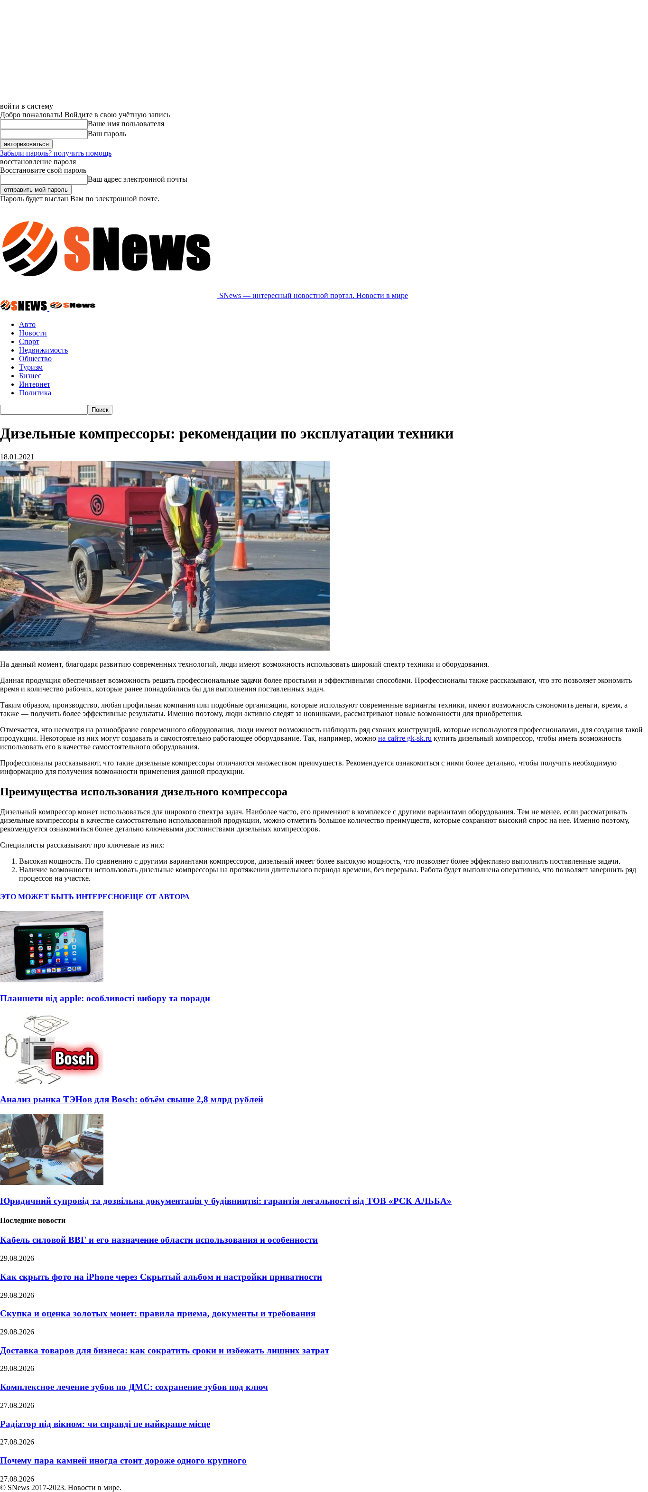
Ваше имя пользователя (126, 124)
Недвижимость (43, 350)
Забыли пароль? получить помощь (55, 153)
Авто (27, 324)
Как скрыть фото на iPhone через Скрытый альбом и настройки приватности (161, 1277)
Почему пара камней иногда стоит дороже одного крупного (123, 1460)
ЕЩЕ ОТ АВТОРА (157, 897)
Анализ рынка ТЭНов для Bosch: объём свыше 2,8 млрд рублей (131, 1099)
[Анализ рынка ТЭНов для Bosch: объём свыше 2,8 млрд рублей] (51, 1081)
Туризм (31, 367)
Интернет (34, 384)
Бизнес (30, 376)
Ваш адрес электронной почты (137, 179)
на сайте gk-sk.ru (405, 738)
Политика (35, 393)
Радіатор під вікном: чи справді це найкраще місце (105, 1424)
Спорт (29, 341)
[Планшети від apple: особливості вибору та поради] (51, 980)
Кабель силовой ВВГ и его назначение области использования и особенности (159, 1240)
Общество (35, 358)
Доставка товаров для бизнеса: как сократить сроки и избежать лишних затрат (164, 1350)
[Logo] (24, 308)
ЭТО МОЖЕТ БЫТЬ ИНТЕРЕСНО (62, 897)
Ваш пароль (107, 134)
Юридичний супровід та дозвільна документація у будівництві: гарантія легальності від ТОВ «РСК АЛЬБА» (226, 1201)
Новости (33, 333)
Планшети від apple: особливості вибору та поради (105, 998)
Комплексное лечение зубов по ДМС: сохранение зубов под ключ (134, 1387)
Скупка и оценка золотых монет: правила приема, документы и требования (157, 1313)
